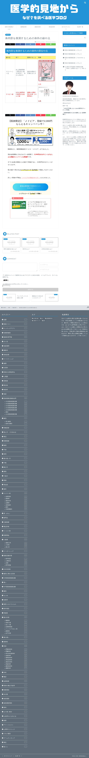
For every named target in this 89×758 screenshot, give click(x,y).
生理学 (15, 367)
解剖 (15, 418)
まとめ (15, 595)
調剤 (15, 471)
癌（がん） (15, 513)
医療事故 (15, 535)
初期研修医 (15, 332)
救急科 (15, 389)
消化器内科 (52, 26)
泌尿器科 (16, 496)
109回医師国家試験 (15, 578)
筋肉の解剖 (16, 423)
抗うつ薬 (16, 624)
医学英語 (16, 558)
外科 (15, 672)
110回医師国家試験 (16, 410)
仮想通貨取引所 (49, 318)
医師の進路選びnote (9, 27)
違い (15, 582)
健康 (15, 363)
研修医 (15, 613)
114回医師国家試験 (16, 414)
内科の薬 (16, 622)
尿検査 (15, 381)
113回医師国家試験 (16, 403)
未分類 (15, 694)
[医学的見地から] (44, 23)
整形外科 (16, 500)
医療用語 (15, 690)
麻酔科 (15, 350)
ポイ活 (15, 341)
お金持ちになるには (15, 716)
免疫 (15, 394)
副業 (15, 720)
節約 (15, 707)
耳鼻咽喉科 (16, 509)
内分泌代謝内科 (16, 653)
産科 (15, 489)
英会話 (15, 484)
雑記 (15, 742)
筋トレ (15, 746)
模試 (16, 412)
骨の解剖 (16, 421)
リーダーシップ (15, 551)
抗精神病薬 (16, 626)
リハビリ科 (15, 531)
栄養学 (15, 600)
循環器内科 (24, 26)
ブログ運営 (15, 733)
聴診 (15, 676)
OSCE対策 (15, 569)
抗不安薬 (16, 633)
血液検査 (15, 681)
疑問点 (15, 517)
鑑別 (15, 591)
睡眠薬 (16, 620)
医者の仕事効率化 (15, 372)
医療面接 (15, 441)
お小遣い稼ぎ (15, 711)
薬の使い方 (15, 458)
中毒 (15, 462)
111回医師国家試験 (16, 407)
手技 (15, 449)
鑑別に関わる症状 (15, 573)
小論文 (15, 476)
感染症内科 (38, 26)
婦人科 (16, 547)
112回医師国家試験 (16, 405)
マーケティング (15, 359)
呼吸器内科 (16, 649)
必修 (16, 563)
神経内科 (8, 34)
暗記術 (15, 385)
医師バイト (15, 324)
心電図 (15, 376)
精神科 (16, 498)
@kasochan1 (67, 103)
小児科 (16, 544)
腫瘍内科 (16, 668)
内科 (15, 646)
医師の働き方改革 (15, 685)
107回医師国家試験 (15, 586)
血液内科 (16, 655)
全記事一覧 (80, 26)
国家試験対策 (15, 555)
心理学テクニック (15, 729)
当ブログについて (66, 27)
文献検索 (15, 522)
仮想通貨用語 (15, 703)
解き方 (15, 467)
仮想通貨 (15, 698)
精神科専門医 (15, 337)
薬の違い (15, 637)
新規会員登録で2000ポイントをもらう (30, 187)
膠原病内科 (16, 666)
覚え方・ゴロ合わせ (15, 432)
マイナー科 (15, 493)
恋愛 (15, 319)
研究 (15, 454)
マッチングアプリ (15, 328)
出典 (39, 84)
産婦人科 (16, 542)
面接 (15, 480)
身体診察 (15, 354)
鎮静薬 (16, 631)
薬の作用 (15, 617)
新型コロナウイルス (15, 604)
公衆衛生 (16, 560)
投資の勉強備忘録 (70, 50)
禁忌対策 (15, 526)
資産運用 (15, 346)
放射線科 (16, 505)
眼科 (16, 507)
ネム (42, 318)
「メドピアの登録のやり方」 (30, 177)
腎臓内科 (16, 651)
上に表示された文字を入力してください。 (16, 284)
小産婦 (15, 539)
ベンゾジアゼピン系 (16, 629)
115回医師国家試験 (16, 401)
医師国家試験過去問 (15, 398)
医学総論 (16, 565)
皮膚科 (16, 502)
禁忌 (15, 436)
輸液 (15, 445)
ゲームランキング (15, 738)
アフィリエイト (15, 725)
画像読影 (15, 427)
